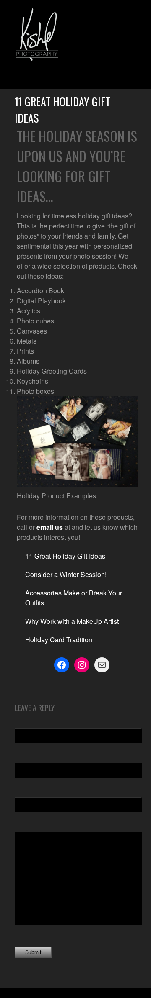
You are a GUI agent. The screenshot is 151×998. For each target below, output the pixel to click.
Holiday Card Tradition (58, 639)
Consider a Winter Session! (66, 574)
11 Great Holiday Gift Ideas (65, 556)
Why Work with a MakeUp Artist (72, 621)
